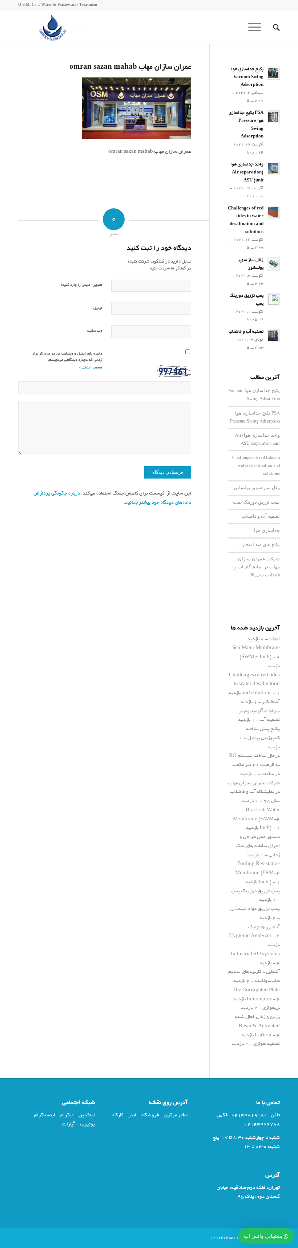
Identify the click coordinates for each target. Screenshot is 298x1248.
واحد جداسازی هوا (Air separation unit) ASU (246, 173)
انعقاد (274, 639)
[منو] (257, 27)
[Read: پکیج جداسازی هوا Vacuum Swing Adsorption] (273, 73)
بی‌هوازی (271, 1008)
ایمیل (96, 308)
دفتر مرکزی (176, 1115)
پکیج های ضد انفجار (261, 544)
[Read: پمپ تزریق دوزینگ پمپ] (273, 299)
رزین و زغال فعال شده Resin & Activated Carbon (257, 1026)
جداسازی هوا (267, 530)
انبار (132, 1115)
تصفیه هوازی (266, 1044)
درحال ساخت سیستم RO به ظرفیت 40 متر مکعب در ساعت (254, 765)
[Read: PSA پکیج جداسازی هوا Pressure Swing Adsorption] (273, 116)
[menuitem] (273, 27)
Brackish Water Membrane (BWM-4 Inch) (256, 819)
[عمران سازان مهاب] (53, 27)
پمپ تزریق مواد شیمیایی (255, 909)
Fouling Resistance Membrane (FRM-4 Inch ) (257, 873)
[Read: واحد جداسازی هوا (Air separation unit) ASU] (273, 168)
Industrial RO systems (255, 954)
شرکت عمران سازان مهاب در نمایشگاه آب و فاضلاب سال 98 (257, 567)
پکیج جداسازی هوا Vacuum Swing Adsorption (247, 77)
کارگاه (117, 1115)
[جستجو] (273, 27)
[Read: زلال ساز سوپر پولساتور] (273, 264)
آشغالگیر (271, 702)
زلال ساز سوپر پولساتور (256, 487)
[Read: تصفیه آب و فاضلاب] (273, 335)
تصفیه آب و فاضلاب (246, 332)
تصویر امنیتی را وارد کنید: (81, 285)
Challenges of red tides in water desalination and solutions (256, 465)
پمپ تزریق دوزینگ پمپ (256, 502)
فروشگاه (150, 1115)
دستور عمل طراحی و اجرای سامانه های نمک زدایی (258, 846)
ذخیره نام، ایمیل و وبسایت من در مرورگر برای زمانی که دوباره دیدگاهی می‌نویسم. (67, 357)
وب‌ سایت (94, 331)
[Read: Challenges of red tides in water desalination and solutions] (273, 212)
